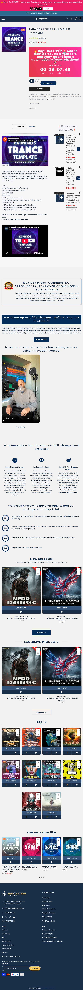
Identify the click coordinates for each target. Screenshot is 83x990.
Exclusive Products (48, 913)
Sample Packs (47, 902)
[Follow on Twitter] (6, 917)
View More (40, 633)
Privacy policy (6, 941)
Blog (43, 926)
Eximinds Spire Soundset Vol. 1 (29, 867)
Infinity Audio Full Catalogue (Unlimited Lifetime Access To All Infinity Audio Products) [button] (70, 176)
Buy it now (40, 89)
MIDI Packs (46, 905)
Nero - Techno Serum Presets (21, 618)
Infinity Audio (61, 616)
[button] (33, 38)
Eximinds (32, 108)
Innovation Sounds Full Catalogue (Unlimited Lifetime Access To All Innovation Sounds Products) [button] (71, 144)
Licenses (4, 952)
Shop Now (47, 9)
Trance (36, 103)
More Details (41, 339)
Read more (51, 99)
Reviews (32, 126)
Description (19, 126)
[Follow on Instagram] (10, 917)
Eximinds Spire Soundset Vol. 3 (70, 867)
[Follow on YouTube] (14, 917)
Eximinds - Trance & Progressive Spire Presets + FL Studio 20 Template (11, 868)
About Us (5, 930)
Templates (46, 898)
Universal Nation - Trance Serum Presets (62, 619)
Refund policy (6, 949)
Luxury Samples (47, 934)
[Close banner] (81, 5)
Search (4, 926)
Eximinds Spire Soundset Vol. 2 (49, 867)
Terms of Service (8, 945)
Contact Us (6, 934)
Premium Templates (49, 937)
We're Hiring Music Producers (52, 941)
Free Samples (47, 917)
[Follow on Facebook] (2, 917)
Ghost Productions (48, 909)
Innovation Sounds (21, 616)
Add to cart (21, 608)
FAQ (3, 937)
